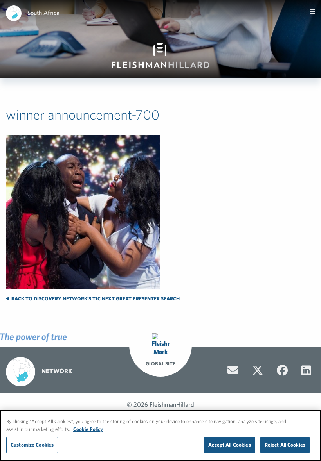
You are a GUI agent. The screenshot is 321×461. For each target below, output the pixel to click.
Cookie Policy (88, 429)
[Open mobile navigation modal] (312, 11)
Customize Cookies (32, 445)
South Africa (43, 12)
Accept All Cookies (229, 445)
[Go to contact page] (233, 370)
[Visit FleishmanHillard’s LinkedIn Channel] (306, 370)
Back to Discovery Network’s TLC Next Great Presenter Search (95, 299)
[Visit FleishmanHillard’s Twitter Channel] (257, 370)
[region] (160, 435)
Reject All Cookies (285, 445)
